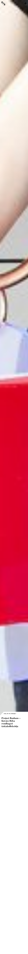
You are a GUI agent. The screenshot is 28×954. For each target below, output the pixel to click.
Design (13, 713)
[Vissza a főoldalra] (3, 3)
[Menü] (25, 3)
